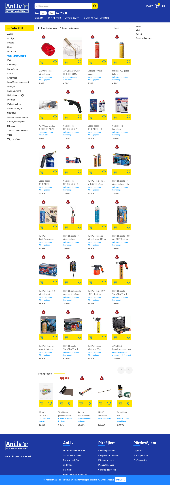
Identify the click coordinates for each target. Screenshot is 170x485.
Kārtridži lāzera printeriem (44, 420)
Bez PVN (60, 13)
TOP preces (54, 18)
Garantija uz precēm (107, 470)
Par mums (68, 470)
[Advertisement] (19, 183)
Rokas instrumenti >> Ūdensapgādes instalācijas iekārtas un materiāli (47, 79)
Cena (37, 13)
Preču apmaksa (140, 455)
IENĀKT (149, 6)
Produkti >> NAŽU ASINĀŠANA (123, 420)
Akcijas (39, 18)
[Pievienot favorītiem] (55, 61)
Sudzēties (68, 465)
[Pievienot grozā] (42, 61)
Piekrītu (120, 480)
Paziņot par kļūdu (71, 460)
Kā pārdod (138, 450)
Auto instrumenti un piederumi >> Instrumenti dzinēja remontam (121, 354)
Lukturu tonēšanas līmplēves (65, 420)
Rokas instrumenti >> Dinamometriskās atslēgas (104, 420)
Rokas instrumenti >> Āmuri (85, 420)
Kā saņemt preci (106, 460)
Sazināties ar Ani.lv (72, 455)
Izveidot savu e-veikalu (74, 450)
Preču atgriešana (106, 465)
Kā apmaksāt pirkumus (109, 455)
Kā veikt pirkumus (106, 450)
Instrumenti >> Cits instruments (70, 78)
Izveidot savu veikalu (96, 18)
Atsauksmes (72, 18)
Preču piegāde (140, 460)
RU (163, 6)
